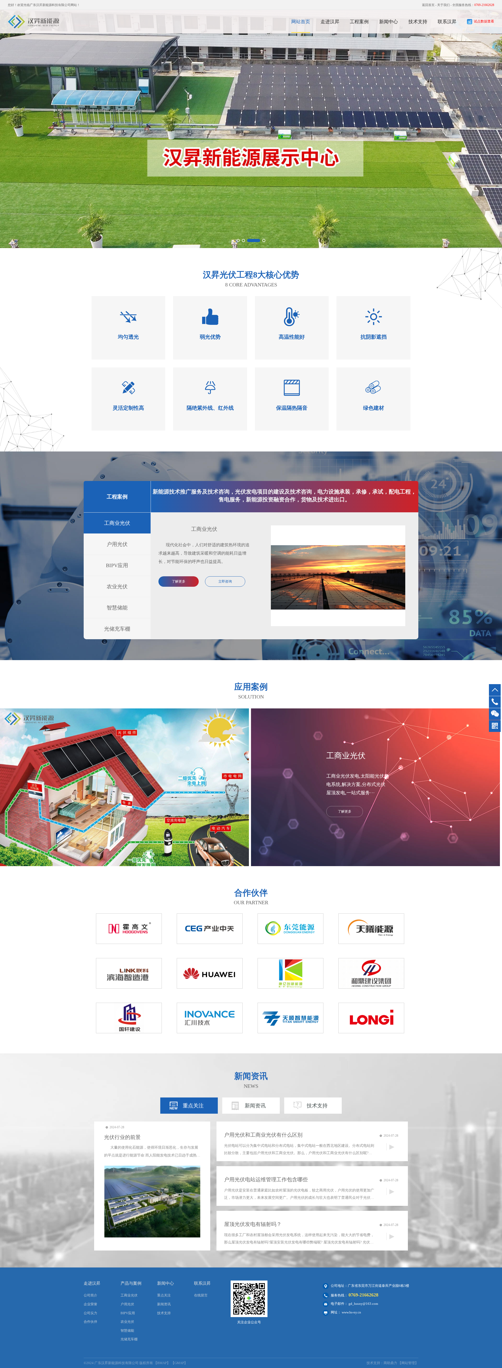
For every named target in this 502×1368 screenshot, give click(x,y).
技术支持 (417, 21)
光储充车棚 (117, 629)
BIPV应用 (117, 565)
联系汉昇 (447, 21)
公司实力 (90, 1313)
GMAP (179, 1363)
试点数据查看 (484, 21)
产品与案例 (131, 1283)
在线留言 (201, 1295)
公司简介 (90, 1295)
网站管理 (408, 1363)
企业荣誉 (90, 1304)
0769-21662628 (363, 1294)
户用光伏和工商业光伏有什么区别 (263, 1135)
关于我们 (443, 5)
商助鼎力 (390, 1363)
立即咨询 (225, 581)
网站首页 (300, 21)
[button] (238, 240)
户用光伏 (117, 544)
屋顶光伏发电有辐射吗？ (253, 1224)
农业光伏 (117, 586)
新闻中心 (388, 21)
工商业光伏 (117, 523)
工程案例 (359, 21)
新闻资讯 (255, 1105)
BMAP (162, 1363)
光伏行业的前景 (122, 1137)
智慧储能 (117, 607)
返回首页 (428, 5)
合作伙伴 (90, 1322)
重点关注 (193, 1105)
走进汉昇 (330, 21)
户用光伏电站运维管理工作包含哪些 (266, 1179)
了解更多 (178, 581)
